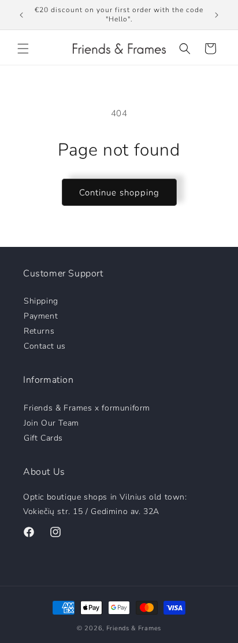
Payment (41, 315)
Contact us (45, 345)
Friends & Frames (133, 628)
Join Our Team (51, 422)
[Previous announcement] (21, 15)
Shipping (41, 300)
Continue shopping (119, 192)
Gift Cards (43, 437)
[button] (23, 48)
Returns (39, 330)
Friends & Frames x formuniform (87, 407)
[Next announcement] (216, 15)
